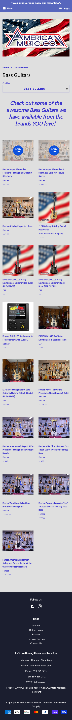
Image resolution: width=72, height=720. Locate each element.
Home (6, 67)
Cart (66, 8)
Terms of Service (36, 639)
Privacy (36, 634)
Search (36, 625)
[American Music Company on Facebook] (32, 607)
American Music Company (38, 702)
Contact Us (36, 643)
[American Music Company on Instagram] (40, 607)
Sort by (6, 83)
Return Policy (36, 630)
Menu (10, 8)
